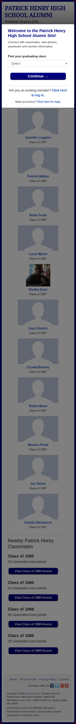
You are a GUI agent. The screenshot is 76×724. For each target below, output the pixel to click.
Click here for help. (49, 101)
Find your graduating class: (27, 56)
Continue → (38, 76)
